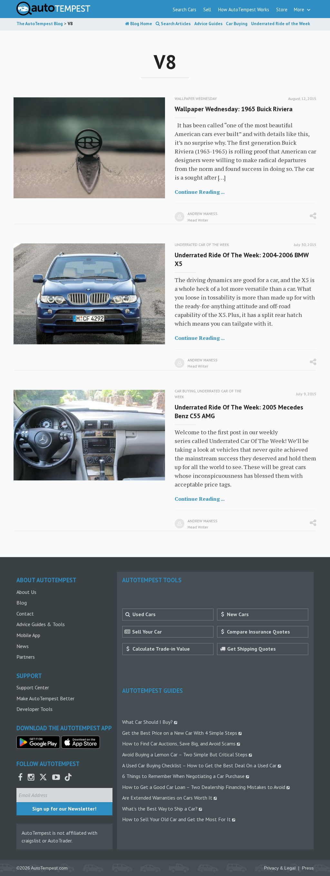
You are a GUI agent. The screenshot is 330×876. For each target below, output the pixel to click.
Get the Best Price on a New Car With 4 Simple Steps (179, 733)
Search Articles (175, 23)
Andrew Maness (203, 213)
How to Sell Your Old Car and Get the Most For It (176, 819)
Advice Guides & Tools (40, 624)
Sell (207, 9)
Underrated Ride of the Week (280, 23)
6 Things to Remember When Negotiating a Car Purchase (183, 776)
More (300, 9)
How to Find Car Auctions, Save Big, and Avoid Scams (179, 743)
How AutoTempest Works (243, 9)
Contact (25, 613)
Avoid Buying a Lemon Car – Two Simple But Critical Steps (185, 754)
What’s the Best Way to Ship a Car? (160, 808)
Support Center (32, 687)
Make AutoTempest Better (45, 698)
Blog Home (140, 23)
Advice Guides (208, 23)
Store (281, 9)
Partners (25, 657)
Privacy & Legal (280, 868)
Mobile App (28, 635)
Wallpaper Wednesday (196, 98)
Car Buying (237, 23)
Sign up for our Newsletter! (64, 808)
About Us (26, 592)
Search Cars (184, 9)
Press (308, 868)
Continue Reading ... (200, 191)
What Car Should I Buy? (147, 722)
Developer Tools (34, 709)
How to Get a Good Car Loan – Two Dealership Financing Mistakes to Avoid (203, 787)
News (22, 646)
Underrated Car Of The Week (202, 244)
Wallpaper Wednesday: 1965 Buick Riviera (234, 109)
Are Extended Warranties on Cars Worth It (167, 797)
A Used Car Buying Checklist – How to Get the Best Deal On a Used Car (199, 765)
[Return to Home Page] (53, 8)
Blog (21, 602)
